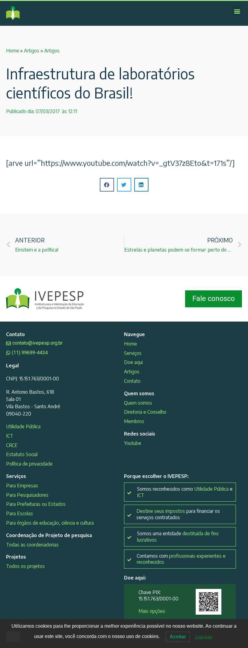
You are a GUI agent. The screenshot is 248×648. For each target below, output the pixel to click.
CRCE (12, 445)
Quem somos (138, 403)
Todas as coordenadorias (32, 545)
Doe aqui (133, 362)
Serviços (133, 353)
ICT (9, 436)
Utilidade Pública (23, 426)
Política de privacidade (29, 464)
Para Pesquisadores (27, 495)
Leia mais (203, 636)
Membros (134, 421)
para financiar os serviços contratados (178, 514)
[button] (237, 11)
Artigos (31, 51)
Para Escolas (19, 513)
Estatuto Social (22, 454)
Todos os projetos (25, 566)
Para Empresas (22, 486)
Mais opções (152, 611)
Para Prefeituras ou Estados (36, 504)
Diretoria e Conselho (145, 412)
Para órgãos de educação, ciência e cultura (50, 523)
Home (12, 51)
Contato (132, 381)
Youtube (132, 443)
